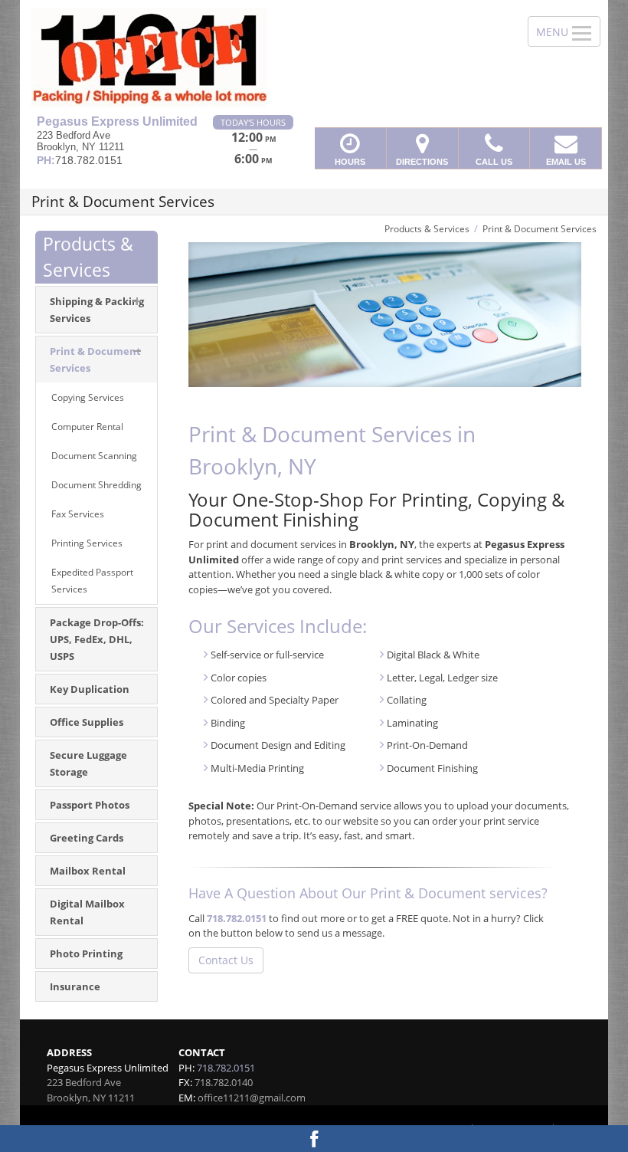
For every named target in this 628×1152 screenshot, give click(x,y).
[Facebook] (314, 1138)
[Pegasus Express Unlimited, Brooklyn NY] (314, 57)
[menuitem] (96, 359)
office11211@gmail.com (252, 1097)
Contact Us (225, 960)
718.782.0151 (237, 918)
